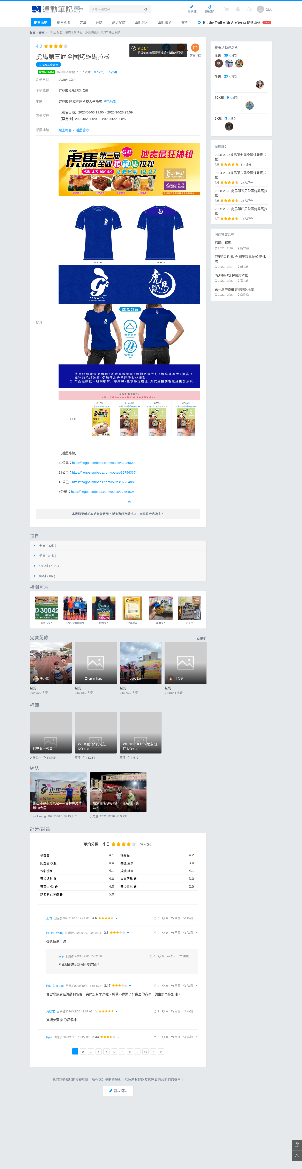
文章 (83, 22)
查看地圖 (110, 101)
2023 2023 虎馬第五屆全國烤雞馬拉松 (241, 193)
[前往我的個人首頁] (260, 9)
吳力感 (94, 816)
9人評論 (112, 72)
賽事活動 (41, 22)
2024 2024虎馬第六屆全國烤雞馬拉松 (240, 175)
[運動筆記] (57, 9)
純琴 (49, 1037)
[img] (46, 608)
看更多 (201, 638)
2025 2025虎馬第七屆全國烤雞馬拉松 (240, 156)
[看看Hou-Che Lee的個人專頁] (41, 985)
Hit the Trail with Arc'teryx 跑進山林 (236, 22)
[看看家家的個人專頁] (53, 956)
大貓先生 (35, 757)
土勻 (49, 918)
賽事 (42, 33)
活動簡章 (82, 130)
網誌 (99, 22)
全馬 (33, 688)
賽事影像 (64, 22)
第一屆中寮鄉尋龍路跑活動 (234, 289)
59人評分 (99, 72)
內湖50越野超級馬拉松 (231, 275)
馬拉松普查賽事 (48, 65)
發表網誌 (120, 1090)
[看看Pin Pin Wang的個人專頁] (41, 933)
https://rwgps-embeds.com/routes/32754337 (104, 472)
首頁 (33, 33)
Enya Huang (38, 816)
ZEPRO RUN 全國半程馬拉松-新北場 (240, 258)
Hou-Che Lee (55, 986)
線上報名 (65, 130)
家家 (61, 956)
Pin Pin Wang (54, 933)
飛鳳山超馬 (223, 242)
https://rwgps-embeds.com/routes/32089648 (104, 462)
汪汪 (78, 757)
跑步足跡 (119, 22)
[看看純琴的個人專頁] (41, 1037)
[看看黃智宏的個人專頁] (41, 1011)
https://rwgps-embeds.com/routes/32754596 (103, 491)
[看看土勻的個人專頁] (41, 918)
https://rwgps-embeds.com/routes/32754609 (104, 482)
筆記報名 (165, 22)
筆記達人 (142, 22)
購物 (184, 22)
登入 (269, 9)
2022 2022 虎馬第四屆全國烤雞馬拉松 (241, 211)
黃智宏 (50, 1011)
